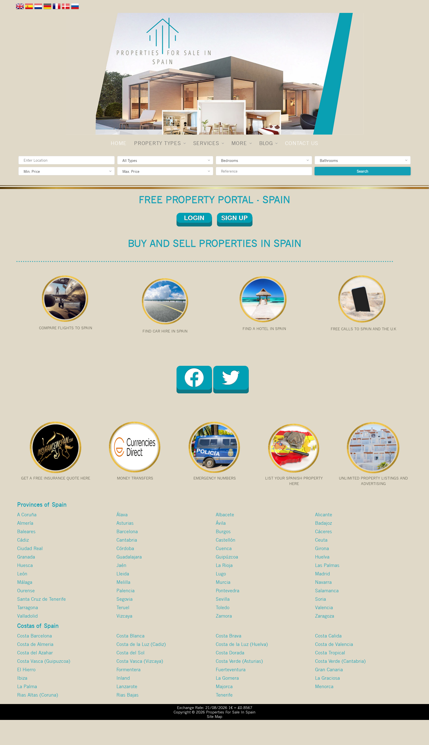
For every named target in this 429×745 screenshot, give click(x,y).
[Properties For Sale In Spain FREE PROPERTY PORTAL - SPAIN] (214, 74)
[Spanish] (29, 7)
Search (362, 171)
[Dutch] (38, 7)
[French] (57, 7)
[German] (48, 7)
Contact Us (302, 143)
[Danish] (66, 7)
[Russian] (75, 7)
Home (119, 143)
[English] (20, 7)
